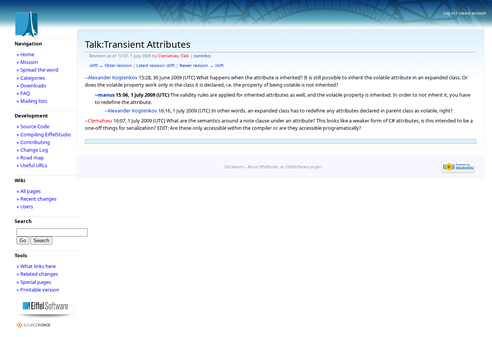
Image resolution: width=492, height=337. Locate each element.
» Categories (31, 77)
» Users (25, 206)
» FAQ (23, 93)
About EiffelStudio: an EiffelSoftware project (285, 166)
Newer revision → (197, 65)
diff (93, 65)
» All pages (29, 191)
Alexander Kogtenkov (113, 77)
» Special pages (34, 281)
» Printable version (38, 289)
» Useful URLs (32, 165)
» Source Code (33, 126)
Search (23, 221)
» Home (25, 54)
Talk (185, 56)
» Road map (30, 157)
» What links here (36, 266)
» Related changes (37, 273)
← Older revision (115, 65)
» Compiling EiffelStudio (44, 134)
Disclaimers (234, 166)
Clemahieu (168, 56)
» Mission (27, 62)
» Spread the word (37, 69)
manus (106, 94)
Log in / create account (465, 13)
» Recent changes (37, 198)
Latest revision (150, 65)
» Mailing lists (32, 100)
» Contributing (33, 142)
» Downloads (31, 85)
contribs (202, 56)
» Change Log (32, 149)
